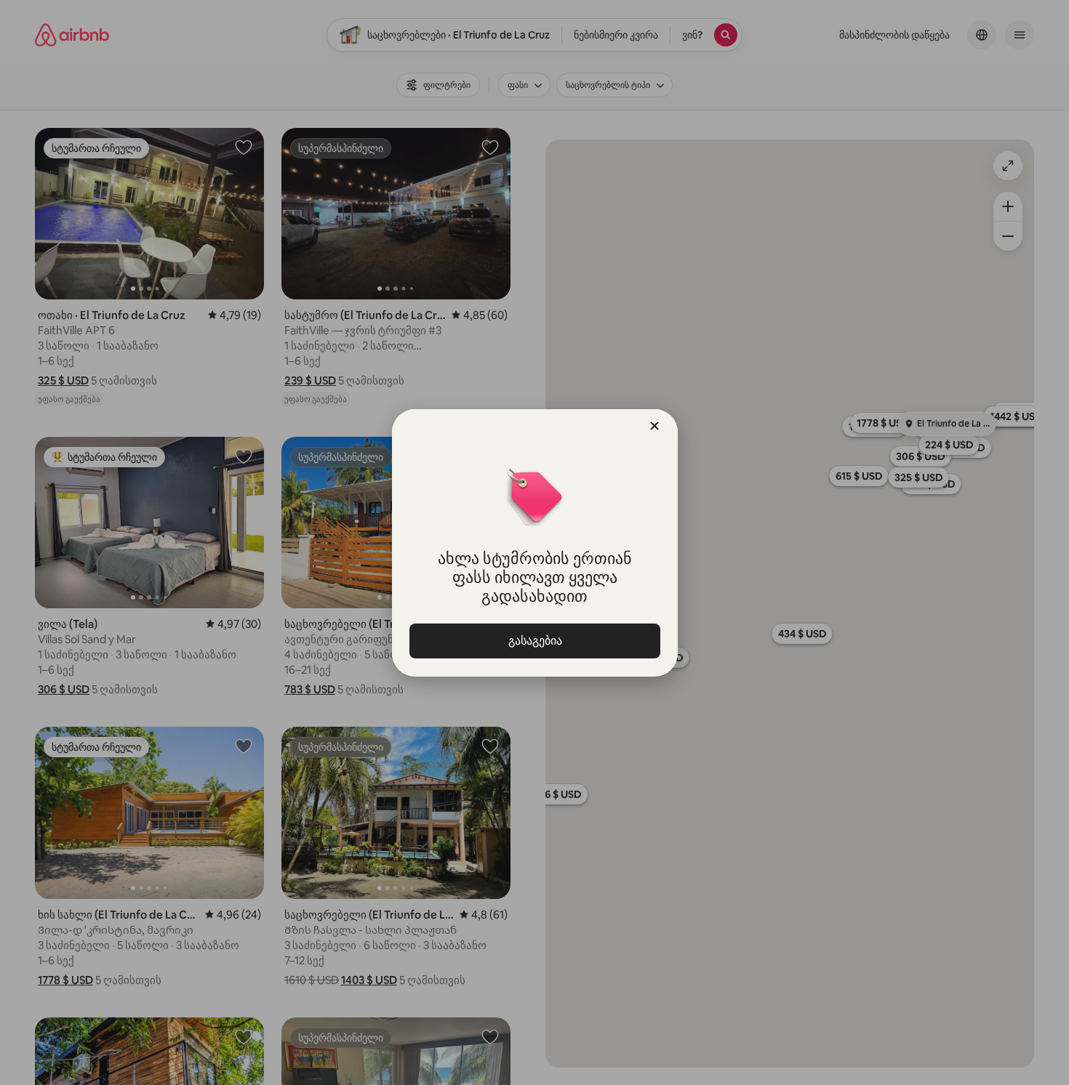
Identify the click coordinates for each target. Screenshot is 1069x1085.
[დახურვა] (654, 426)
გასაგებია (534, 640)
